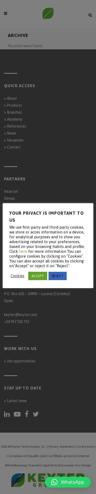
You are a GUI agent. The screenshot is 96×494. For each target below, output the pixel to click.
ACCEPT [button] (37, 276)
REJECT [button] (57, 276)
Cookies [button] (17, 275)
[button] (68, 482)
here (23, 251)
